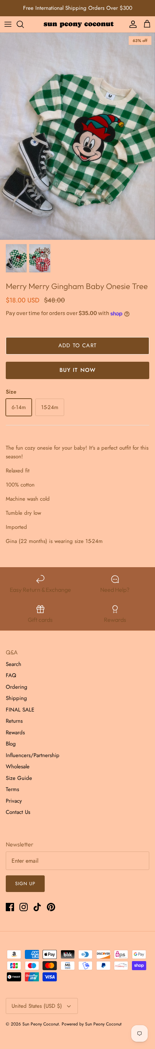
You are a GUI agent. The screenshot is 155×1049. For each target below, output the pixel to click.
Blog (11, 744)
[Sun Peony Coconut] (77, 24)
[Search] (24, 24)
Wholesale (18, 766)
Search (13, 664)
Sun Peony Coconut (40, 1024)
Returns (14, 721)
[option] (77, 136)
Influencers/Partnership (32, 755)
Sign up (25, 883)
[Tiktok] (37, 907)
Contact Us (18, 812)
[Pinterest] (51, 907)
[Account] (131, 24)
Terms (12, 789)
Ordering (16, 687)
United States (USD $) (37, 1006)
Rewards (15, 732)
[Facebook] (10, 907)
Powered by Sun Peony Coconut (91, 1024)
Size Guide (19, 778)
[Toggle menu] (8, 24)
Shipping (16, 698)
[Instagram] (23, 907)
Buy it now (77, 370)
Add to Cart (77, 345)
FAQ (11, 675)
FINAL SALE (20, 710)
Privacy (14, 801)
